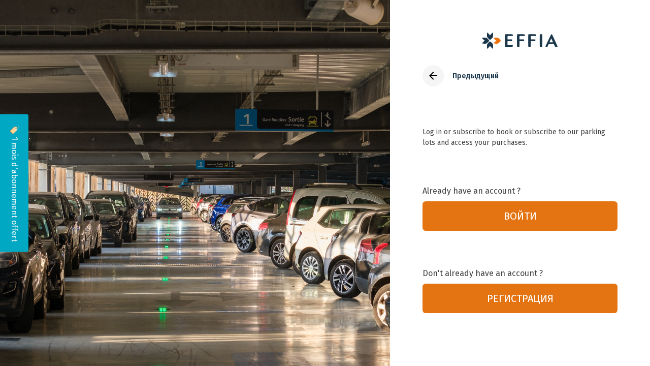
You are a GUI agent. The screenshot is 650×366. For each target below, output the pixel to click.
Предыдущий (475, 76)
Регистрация (520, 298)
